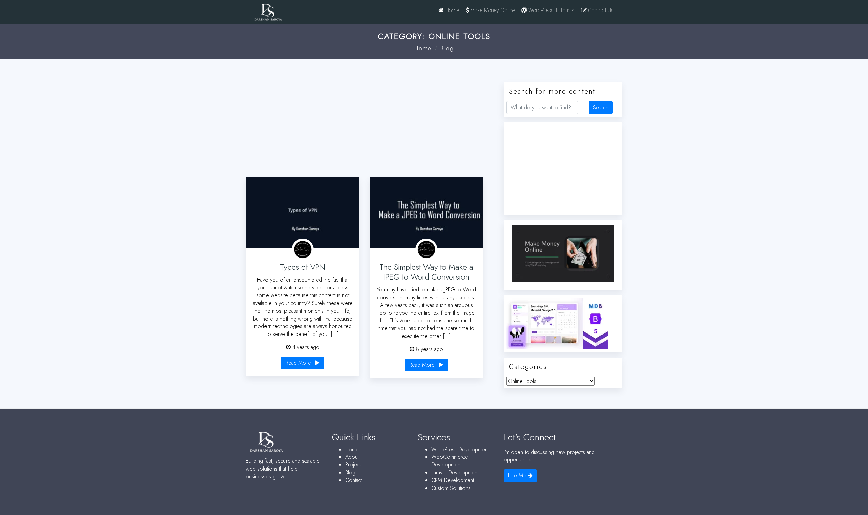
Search (600, 107)
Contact (353, 480)
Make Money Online (492, 10)
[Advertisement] (369, 124)
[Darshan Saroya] (290, 14)
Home (451, 10)
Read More (299, 363)
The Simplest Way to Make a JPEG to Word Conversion (426, 272)
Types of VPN (303, 267)
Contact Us (600, 10)
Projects (354, 465)
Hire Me (518, 475)
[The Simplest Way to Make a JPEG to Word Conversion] (426, 212)
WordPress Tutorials (550, 10)
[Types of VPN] (302, 212)
